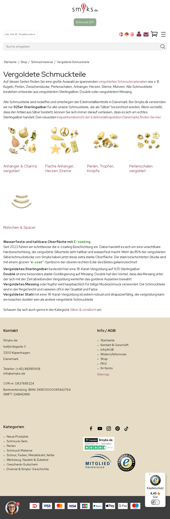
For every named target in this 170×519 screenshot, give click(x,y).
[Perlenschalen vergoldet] (148, 140)
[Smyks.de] (85, 10)
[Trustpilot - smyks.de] (98, 444)
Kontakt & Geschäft (114, 345)
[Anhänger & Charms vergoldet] (22, 140)
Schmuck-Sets (17, 441)
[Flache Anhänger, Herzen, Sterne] (64, 140)
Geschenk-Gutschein (22, 464)
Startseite (107, 340)
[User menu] (139, 35)
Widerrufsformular (113, 354)
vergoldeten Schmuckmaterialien (123, 81)
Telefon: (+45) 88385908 (21, 369)
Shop (104, 359)
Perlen (11, 446)
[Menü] (150, 475)
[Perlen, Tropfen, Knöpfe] (106, 140)
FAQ (103, 363)
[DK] (121, 34)
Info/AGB (107, 350)
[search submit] (163, 46)
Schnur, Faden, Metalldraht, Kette (30, 455)
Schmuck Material (19, 450)
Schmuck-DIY (85, 22)
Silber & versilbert (83, 310)
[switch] (155, 502)
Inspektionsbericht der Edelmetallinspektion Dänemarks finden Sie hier (108, 117)
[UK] (132, 34)
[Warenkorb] (154, 34)
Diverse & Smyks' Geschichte (28, 469)
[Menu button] (163, 34)
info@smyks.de (14, 373)
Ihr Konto (106, 368)
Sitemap (103, 374)
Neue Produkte (17, 436)
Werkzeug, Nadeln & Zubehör (28, 460)
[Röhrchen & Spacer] (22, 201)
